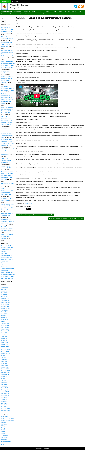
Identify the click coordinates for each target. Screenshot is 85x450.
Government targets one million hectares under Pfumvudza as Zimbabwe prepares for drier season (7, 53)
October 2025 (5, 306)
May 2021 (4, 407)
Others (80, 11)
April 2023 (4, 363)
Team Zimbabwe (19, 5)
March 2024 (4, 342)
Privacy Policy (5, 1)
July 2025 (3, 312)
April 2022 (4, 386)
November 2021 (5, 395)
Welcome (15, 1)
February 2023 (5, 367)
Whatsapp (4, 439)
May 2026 (4, 293)
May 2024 (4, 338)
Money (60, 11)
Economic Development (29, 11)
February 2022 (5, 390)
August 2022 (4, 378)
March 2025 (4, 319)
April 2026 (4, 295)
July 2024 (3, 334)
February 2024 (5, 344)
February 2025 (5, 321)
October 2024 (5, 329)
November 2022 (5, 372)
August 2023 (4, 355)
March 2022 (4, 388)
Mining (54, 11)
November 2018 (5, 410)
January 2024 (5, 346)
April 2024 (4, 340)
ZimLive (45, 14)
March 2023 (4, 365)
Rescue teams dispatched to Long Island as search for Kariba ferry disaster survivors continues (6, 120)
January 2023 (5, 369)
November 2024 (5, 327)
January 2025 (5, 323)
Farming (40, 11)
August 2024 (4, 333)
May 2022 (4, 384)
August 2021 (4, 401)
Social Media (4, 14)
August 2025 (4, 310)
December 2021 (5, 393)
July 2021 (3, 403)
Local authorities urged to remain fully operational (7, 236)
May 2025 (4, 315)
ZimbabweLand (36, 14)
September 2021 (5, 399)
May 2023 (4, 361)
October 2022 (5, 374)
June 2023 (4, 359)
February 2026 (5, 298)
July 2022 (3, 380)
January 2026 (5, 300)
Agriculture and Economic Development (11, 11)
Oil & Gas (67, 11)
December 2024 (5, 325)
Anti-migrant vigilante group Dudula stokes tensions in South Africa (35, 215)
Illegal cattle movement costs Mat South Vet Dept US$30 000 (66, 218)
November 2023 (5, 350)
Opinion (74, 11)
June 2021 (4, 405)
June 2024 (4, 336)
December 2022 (5, 371)
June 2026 (4, 291)
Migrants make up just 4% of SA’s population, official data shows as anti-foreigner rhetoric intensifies (7, 175)
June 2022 (4, 382)
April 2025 (4, 317)
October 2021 (5, 397)
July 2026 (3, 289)
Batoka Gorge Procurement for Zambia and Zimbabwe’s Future (7, 88)
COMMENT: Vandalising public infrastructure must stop (44, 17)
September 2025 (5, 308)
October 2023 (5, 352)
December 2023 (5, 348)
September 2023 (5, 353)
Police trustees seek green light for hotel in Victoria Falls (7, 44)
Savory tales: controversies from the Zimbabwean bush (7, 160)
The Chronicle (13, 14)
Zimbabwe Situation (25, 14)
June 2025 (4, 313)
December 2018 (5, 408)
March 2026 (4, 296)
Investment (47, 11)
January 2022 (5, 391)
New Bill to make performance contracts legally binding (7, 228)
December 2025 (5, 302)
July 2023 (3, 357)
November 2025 (5, 304)
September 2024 (5, 331)
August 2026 (4, 287)
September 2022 (5, 376)
